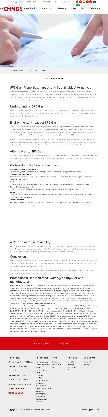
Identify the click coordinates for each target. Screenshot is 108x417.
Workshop (71, 364)
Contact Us (87, 362)
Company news (57, 362)
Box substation (41, 386)
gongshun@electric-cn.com (22, 384)
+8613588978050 (22, 375)
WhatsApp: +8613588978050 (20, 2)
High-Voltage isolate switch (42, 371)
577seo (97, 410)
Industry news (56, 364)
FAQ (83, 8)
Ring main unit (40, 396)
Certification (30, 8)
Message (87, 364)
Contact (94, 8)
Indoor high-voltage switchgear (42, 382)
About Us (46, 8)
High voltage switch (42, 362)
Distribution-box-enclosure (41, 400)
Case (73, 8)
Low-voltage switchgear (40, 376)
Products (12, 8)
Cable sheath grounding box (41, 392)
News (61, 8)
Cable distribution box (43, 388)
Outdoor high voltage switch (43, 366)
